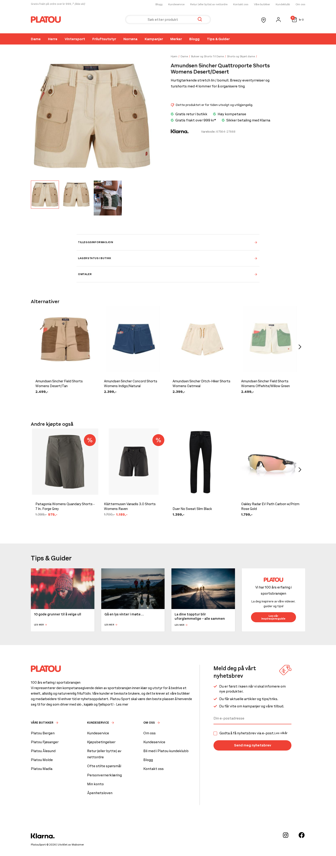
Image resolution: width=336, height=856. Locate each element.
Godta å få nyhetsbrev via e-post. (253, 733)
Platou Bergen (43, 733)
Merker (176, 39)
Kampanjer (154, 39)
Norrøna (130, 39)
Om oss (300, 4)
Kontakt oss (240, 4)
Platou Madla (41, 768)
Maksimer (78, 844)
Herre (52, 39)
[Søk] (200, 19)
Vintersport (75, 39)
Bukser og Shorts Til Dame (207, 56)
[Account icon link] (278, 20)
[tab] (168, 242)
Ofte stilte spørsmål (104, 766)
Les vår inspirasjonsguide (273, 617)
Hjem (174, 56)
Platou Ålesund (43, 750)
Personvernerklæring (104, 775)
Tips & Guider (218, 39)
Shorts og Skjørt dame (241, 56)
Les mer (39, 624)
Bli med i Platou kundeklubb (166, 750)
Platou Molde (42, 759)
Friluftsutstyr (104, 39)
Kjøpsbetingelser (101, 742)
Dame (36, 39)
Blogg (159, 4)
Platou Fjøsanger (45, 742)
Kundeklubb (283, 4)
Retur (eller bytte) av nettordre (208, 4)
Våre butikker (262, 4)
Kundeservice (176, 4)
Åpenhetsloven (99, 792)
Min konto (95, 784)
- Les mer (121, 704)
